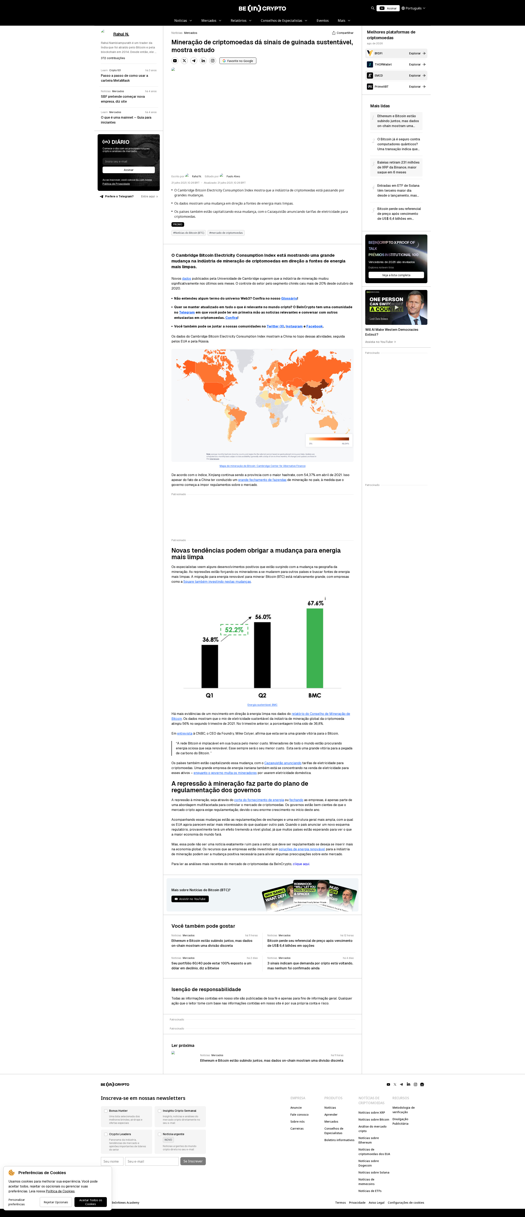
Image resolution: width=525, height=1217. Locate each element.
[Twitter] (184, 60)
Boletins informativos (339, 1140)
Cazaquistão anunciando (282, 763)
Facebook (314, 326)
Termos (340, 1202)
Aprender (331, 1114)
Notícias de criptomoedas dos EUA (374, 1151)
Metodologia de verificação (404, 1110)
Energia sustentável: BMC (262, 704)
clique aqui (301, 864)
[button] (126, 1116)
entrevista (184, 733)
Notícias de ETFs (369, 1191)
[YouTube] (174, 60)
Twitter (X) (275, 326)
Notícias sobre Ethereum (368, 1140)
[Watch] (396, 307)
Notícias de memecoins (366, 1181)
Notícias (177, 33)
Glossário (289, 298)
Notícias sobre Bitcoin (373, 1119)
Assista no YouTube (379, 342)
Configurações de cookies (406, 1202)
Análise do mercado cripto (372, 1128)
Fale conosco (299, 1114)
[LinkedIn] (203, 60)
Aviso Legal (377, 1202)
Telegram (187, 312)
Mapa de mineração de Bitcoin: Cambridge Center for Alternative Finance (263, 466)
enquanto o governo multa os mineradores (225, 773)
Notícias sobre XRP (371, 1112)
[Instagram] (212, 60)
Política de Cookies (60, 1191)
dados (186, 278)
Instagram (294, 326)
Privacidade (357, 1202)
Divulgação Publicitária (401, 1121)
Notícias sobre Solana (373, 1172)
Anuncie (296, 1107)
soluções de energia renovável (302, 849)
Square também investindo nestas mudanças (217, 581)
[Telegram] (193, 60)
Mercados (190, 33)
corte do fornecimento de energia (259, 800)
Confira (231, 318)
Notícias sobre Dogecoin (368, 1163)
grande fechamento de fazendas (262, 480)
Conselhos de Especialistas (333, 1131)
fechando (296, 800)
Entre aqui (148, 196)
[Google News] (422, 1084)
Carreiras (297, 1128)
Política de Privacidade (116, 183)
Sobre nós (297, 1121)
